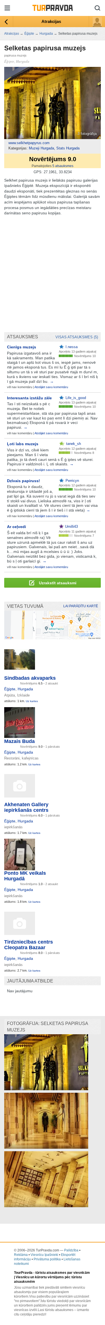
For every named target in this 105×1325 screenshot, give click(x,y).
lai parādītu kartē (80, 606)
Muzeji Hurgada (41, 148)
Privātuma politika (47, 1259)
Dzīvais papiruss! (23, 481)
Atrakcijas (51, 21)
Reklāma (21, 1255)
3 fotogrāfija (87, 134)
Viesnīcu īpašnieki (44, 1255)
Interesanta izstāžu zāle (29, 398)
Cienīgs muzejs (21, 347)
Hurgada (25, 689)
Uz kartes (32, 701)
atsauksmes (62, 166)
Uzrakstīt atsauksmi (57, 583)
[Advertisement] (52, 274)
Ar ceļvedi (16, 526)
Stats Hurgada (68, 148)
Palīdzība (71, 1250)
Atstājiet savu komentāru (51, 387)
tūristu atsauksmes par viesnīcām (62, 1273)
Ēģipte (9, 689)
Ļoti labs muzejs (22, 444)
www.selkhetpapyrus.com (29, 143)
